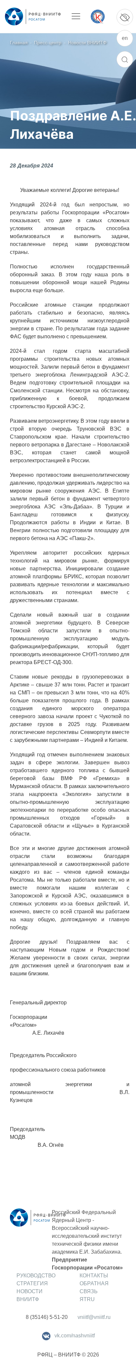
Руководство (36, 1275)
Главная (19, 42)
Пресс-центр (47, 42)
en (125, 38)
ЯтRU (87, 1299)
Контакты (94, 1275)
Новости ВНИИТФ (87, 42)
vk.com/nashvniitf (74, 1335)
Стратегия (32, 1283)
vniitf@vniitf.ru (94, 1317)
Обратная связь (94, 1287)
